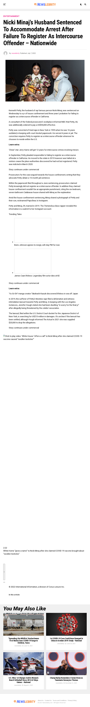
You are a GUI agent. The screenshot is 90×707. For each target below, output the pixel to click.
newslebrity (16, 53)
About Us (41, 700)
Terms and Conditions (60, 700)
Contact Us (48, 700)
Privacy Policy (72, 700)
